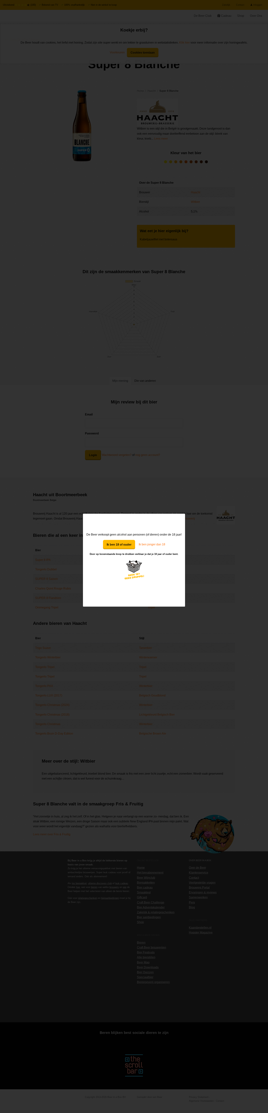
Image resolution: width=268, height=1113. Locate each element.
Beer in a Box (134, 522)
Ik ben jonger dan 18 (152, 544)
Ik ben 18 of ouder (119, 544)
